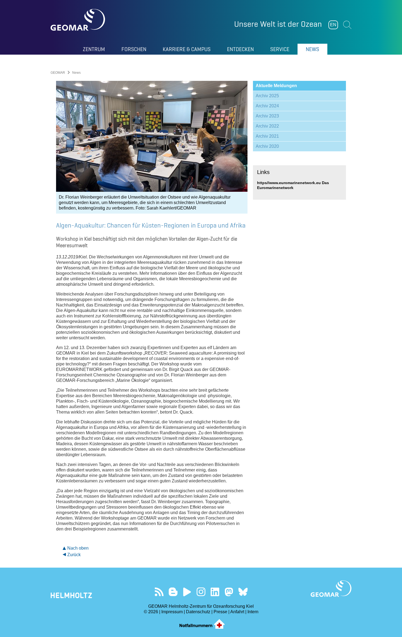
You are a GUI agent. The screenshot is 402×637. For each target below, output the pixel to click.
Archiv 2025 (267, 95)
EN (333, 24)
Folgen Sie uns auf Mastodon (229, 592)
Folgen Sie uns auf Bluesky (243, 592)
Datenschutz (198, 611)
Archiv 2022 (267, 126)
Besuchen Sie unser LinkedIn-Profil (215, 592)
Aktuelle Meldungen (276, 85)
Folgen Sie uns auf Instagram (201, 592)
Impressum (172, 611)
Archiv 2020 (267, 146)
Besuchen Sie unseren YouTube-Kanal (187, 592)
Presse (220, 611)
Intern (252, 611)
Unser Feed (159, 592)
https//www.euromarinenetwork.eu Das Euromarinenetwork (293, 185)
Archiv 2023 (267, 116)
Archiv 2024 (267, 106)
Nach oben (78, 548)
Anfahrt (237, 611)
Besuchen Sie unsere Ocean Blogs (173, 592)
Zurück (74, 554)
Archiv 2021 (267, 136)
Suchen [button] (347, 25)
